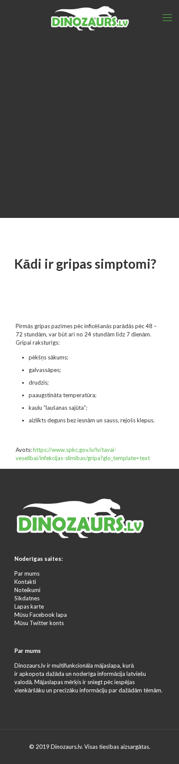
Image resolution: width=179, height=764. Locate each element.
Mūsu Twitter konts (39, 622)
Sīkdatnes (27, 598)
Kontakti (25, 581)
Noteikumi (27, 589)
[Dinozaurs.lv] (89, 17)
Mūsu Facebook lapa (40, 614)
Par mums (27, 573)
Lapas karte (29, 606)
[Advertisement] (89, 128)
